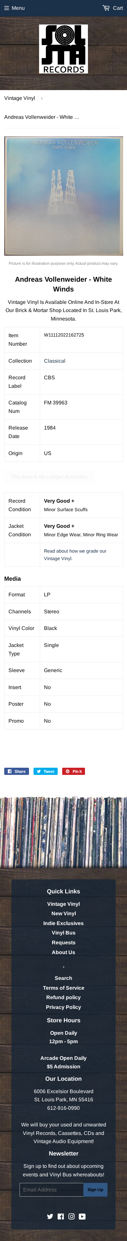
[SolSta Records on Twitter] (50, 1217)
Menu (18, 8)
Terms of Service (63, 988)
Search (63, 978)
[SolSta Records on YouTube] (82, 1217)
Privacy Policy (63, 1007)
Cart (117, 8)
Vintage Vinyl (19, 98)
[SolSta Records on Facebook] (60, 1217)
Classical (54, 361)
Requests (64, 942)
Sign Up (95, 1189)
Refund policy (63, 997)
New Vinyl (63, 913)
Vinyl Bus (64, 932)
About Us (63, 952)
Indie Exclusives (63, 923)
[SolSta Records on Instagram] (71, 1217)
